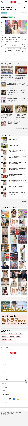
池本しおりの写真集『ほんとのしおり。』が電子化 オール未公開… (17, 163)
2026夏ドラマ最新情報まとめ (14, 50)
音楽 (3, 372)
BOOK (4, 390)
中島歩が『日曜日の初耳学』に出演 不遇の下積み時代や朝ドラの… (17, 145)
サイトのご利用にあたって (6, 402)
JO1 (10, 339)
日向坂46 (4, 339)
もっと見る (24, 201)
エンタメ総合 (7, 347)
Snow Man (19, 333)
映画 (3, 376)
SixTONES (11, 333)
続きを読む (14, 45)
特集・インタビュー (7, 383)
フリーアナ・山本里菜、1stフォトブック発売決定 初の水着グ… (17, 157)
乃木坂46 (12, 336)
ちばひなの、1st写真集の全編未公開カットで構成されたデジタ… (17, 151)
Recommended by (19, 128)
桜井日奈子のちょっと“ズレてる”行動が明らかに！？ (11, 349)
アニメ (4, 368)
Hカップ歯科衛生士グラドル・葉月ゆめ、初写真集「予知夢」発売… (17, 181)
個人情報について (18, 402)
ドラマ (4, 361)
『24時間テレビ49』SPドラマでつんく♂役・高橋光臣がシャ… (17, 175)
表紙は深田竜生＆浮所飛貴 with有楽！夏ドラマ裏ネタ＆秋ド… (17, 193)
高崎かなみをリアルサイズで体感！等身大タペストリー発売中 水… (17, 187)
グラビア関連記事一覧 (14, 55)
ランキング (5, 387)
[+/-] (26, 380)
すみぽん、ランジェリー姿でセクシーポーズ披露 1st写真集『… (17, 138)
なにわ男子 (4, 336)
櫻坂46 (18, 336)
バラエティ (5, 364)
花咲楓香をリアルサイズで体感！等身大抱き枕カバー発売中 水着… (17, 169)
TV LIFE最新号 (6, 394)
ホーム (2, 347)
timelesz (4, 333)
